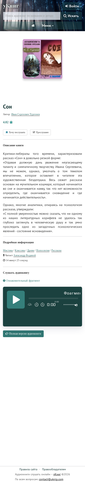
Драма (30, 250)
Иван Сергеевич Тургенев (25, 114)
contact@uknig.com (51, 479)
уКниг (11, 6)
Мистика (8, 250)
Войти (73, 6)
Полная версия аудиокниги (24, 333)
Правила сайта (28, 469)
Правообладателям (54, 469)
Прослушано (42, 132)
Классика (20, 250)
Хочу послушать (16, 132)
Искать (73, 15)
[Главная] (33, 26)
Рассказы (56, 250)
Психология (42, 250)
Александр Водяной (24, 255)
